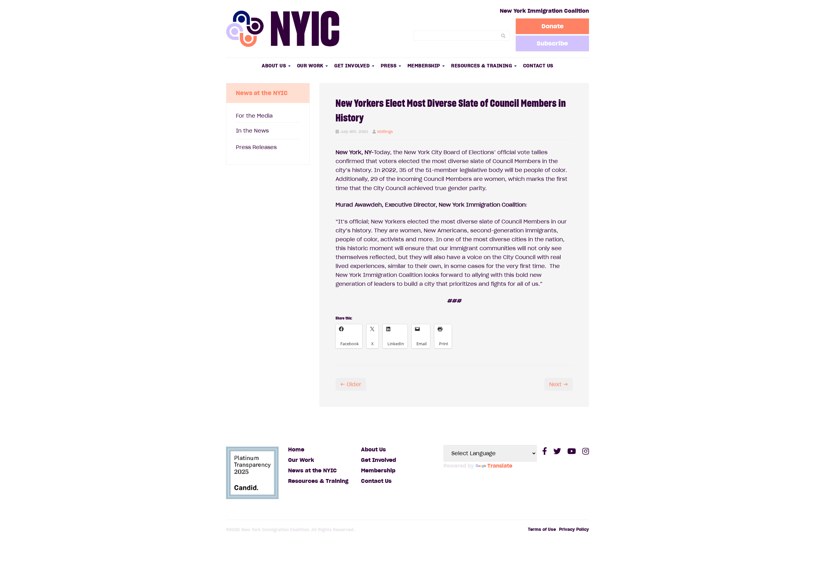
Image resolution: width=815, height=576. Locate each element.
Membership (425, 66)
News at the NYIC (312, 470)
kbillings (385, 131)
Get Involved (352, 66)
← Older (350, 384)
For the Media (254, 116)
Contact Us (538, 66)
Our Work (311, 66)
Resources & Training (482, 66)
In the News (252, 130)
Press (389, 66)
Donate (552, 26)
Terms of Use (542, 529)
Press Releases (256, 147)
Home (296, 449)
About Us (274, 66)
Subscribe (552, 43)
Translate (499, 466)
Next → (558, 384)
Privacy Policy (574, 529)
